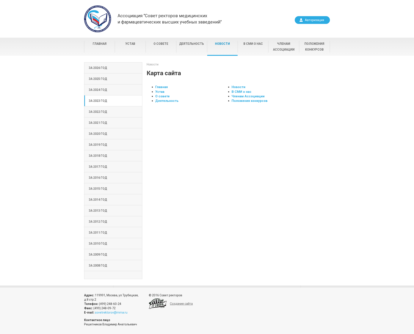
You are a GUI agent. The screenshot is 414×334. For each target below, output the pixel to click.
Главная (100, 43)
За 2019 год (98, 144)
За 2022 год (98, 111)
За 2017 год (98, 166)
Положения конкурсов (314, 46)
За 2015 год (98, 188)
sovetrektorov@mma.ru (111, 312)
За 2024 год (98, 90)
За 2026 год (98, 68)
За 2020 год (98, 133)
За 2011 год (98, 232)
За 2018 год (98, 155)
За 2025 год (98, 79)
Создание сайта (181, 303)
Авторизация (314, 20)
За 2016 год (98, 177)
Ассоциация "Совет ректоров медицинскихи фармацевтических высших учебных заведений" (170, 19)
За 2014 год (98, 199)
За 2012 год (98, 221)
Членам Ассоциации (284, 46)
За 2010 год (98, 243)
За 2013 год (98, 210)
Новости (222, 43)
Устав (130, 43)
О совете (161, 43)
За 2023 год (98, 101)
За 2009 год (98, 254)
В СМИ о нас (253, 43)
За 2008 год (98, 265)
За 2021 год (98, 122)
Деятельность (191, 43)
